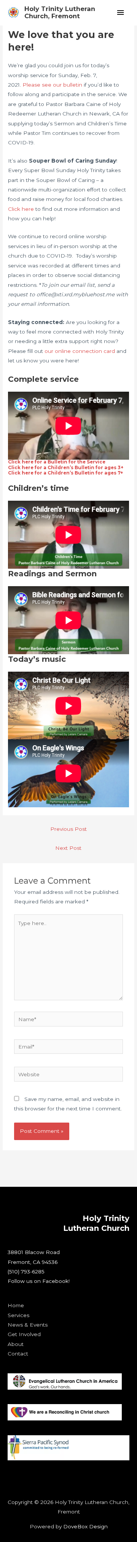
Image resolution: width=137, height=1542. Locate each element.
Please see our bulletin (52, 85)
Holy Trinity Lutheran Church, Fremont (59, 12)
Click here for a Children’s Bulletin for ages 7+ (65, 473)
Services (18, 1315)
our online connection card (80, 351)
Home (16, 1305)
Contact (18, 1354)
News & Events (28, 1325)
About (16, 1344)
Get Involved (24, 1334)
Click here (21, 209)
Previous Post (68, 829)
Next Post (68, 848)
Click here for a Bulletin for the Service (56, 462)
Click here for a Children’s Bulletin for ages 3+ (65, 467)
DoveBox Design (85, 1526)
